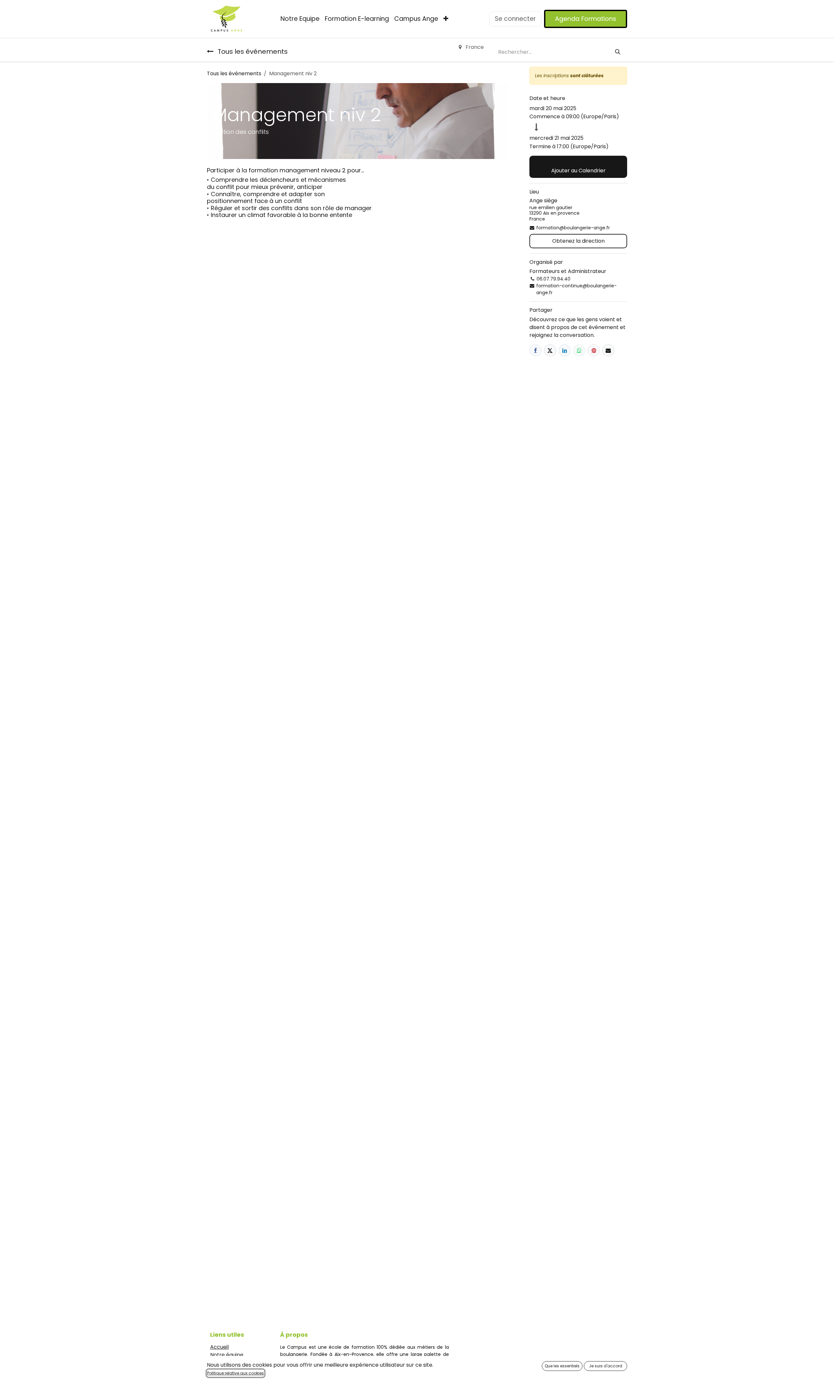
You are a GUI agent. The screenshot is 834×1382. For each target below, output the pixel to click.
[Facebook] (535, 350)
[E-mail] (608, 350)
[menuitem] (300, 19)
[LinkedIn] (565, 350)
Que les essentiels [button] (562, 1366)
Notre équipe (226, 1355)
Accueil (219, 1347)
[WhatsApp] (579, 350)
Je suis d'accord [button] (605, 1366)
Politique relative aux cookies (235, 1373)
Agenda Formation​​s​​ (585, 18)
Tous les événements (234, 73)
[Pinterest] (594, 350)
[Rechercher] (617, 52)
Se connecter (515, 18)
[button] (578, 167)
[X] (550, 350)
